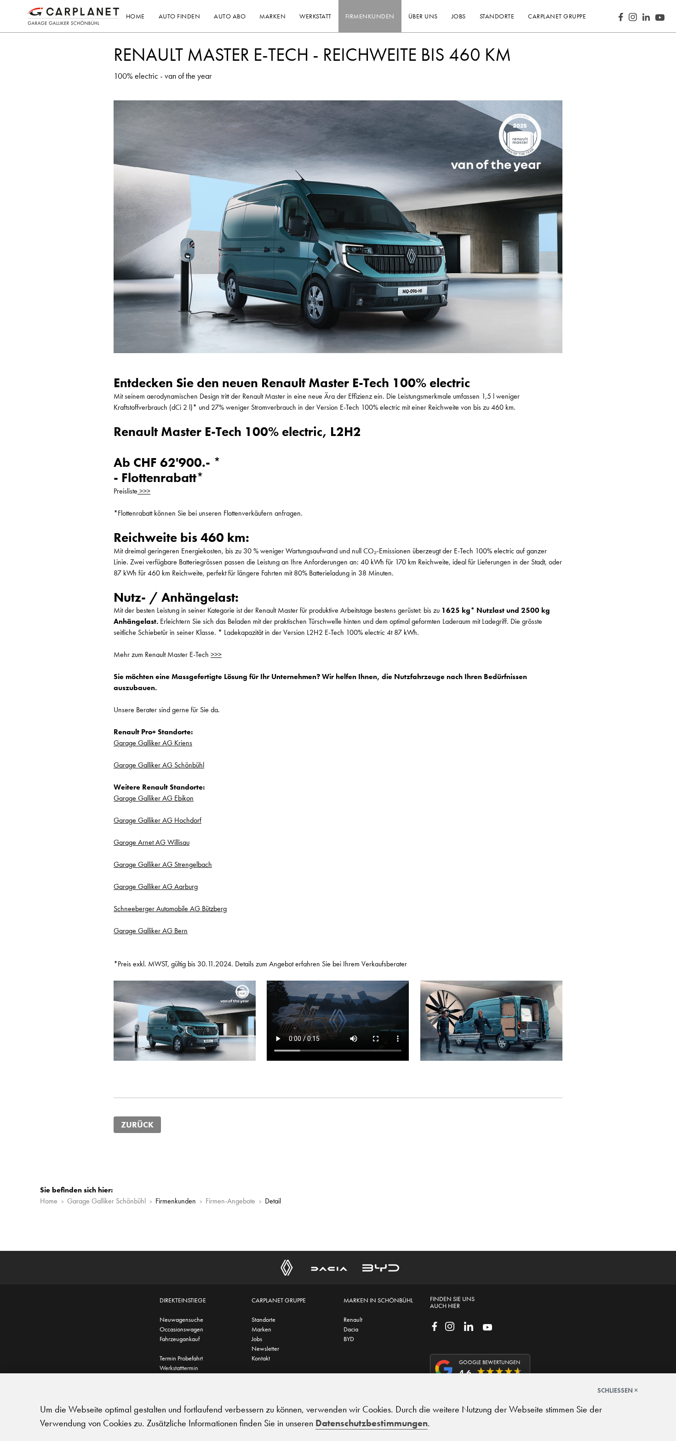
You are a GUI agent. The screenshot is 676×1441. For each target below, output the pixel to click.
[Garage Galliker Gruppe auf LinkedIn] (468, 1325)
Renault (353, 1319)
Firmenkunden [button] (370, 16)
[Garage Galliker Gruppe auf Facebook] (434, 1325)
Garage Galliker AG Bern (151, 930)
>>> (143, 491)
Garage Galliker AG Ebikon (154, 798)
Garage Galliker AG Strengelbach (163, 864)
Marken (261, 1329)
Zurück (137, 1125)
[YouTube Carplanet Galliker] (659, 16)
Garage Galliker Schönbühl (106, 1201)
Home (135, 16)
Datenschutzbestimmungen (371, 1423)
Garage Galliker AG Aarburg (156, 886)
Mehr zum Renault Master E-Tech (168, 654)
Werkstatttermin (179, 1368)
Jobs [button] (459, 16)
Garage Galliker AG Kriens (153, 743)
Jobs (257, 1339)
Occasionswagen (181, 1329)
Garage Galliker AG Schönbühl (159, 765)
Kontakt (261, 1358)
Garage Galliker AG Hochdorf (157, 820)
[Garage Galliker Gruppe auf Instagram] (449, 1325)
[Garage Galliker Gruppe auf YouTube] (487, 1326)
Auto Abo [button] (230, 16)
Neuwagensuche (181, 1319)
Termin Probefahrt (181, 1358)
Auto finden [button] (180, 16)
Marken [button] (272, 16)
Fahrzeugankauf (180, 1339)
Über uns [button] (423, 16)
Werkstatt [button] (315, 16)
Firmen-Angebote (230, 1201)
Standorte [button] (497, 16)
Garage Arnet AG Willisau (151, 842)
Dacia (351, 1329)
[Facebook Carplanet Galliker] (621, 16)
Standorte (263, 1319)
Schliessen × (617, 1390)
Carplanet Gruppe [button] (557, 16)
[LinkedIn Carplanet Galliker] (646, 16)
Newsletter (265, 1348)
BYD (349, 1339)
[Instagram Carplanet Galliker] (633, 16)
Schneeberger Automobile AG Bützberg (170, 908)
